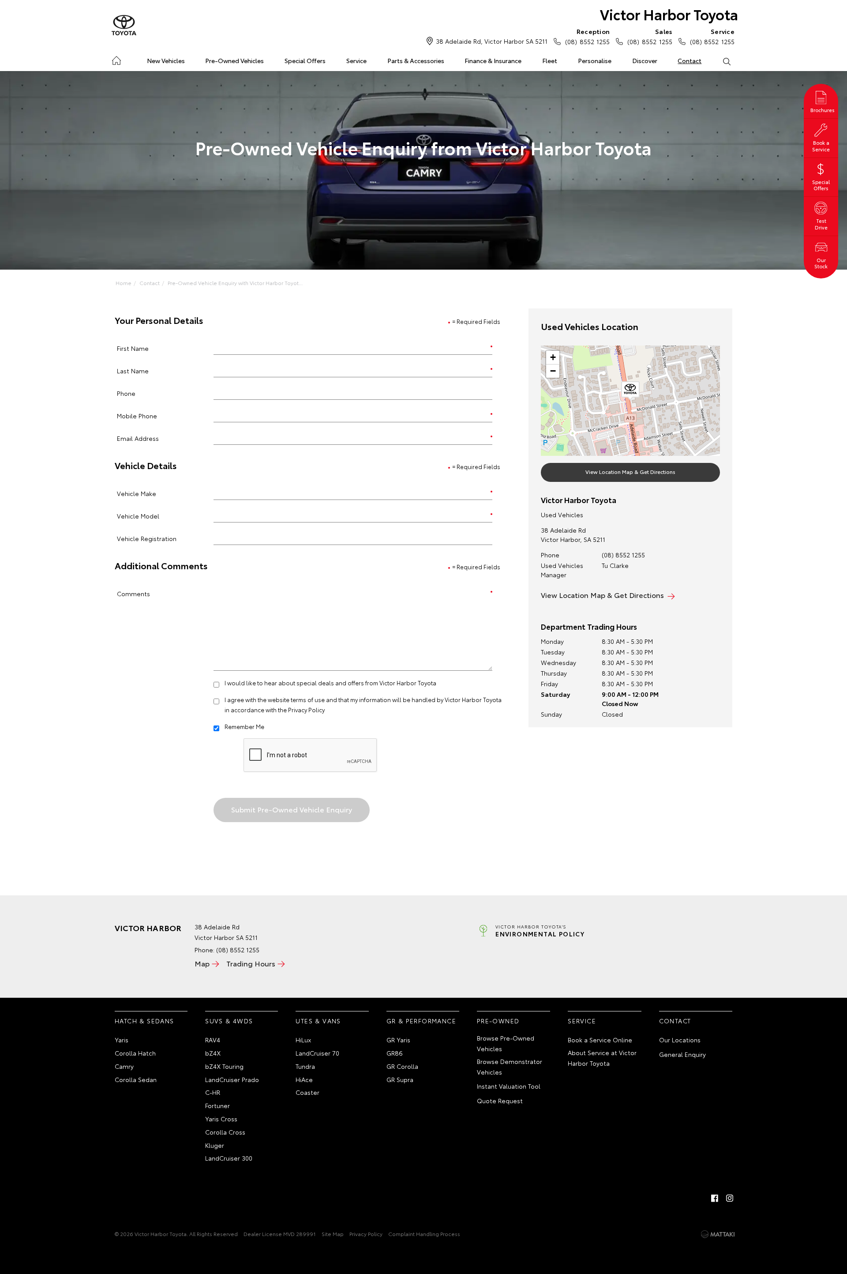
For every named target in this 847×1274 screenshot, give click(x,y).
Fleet (549, 60)
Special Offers (305, 60)
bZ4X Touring (224, 1066)
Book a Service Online (600, 1039)
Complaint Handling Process (424, 1233)
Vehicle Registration (146, 538)
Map (202, 963)
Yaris (121, 1039)
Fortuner (217, 1105)
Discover (644, 60)
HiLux (303, 1039)
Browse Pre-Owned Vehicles (505, 1043)
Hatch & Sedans (144, 1020)
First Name (133, 348)
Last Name (133, 370)
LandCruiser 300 (228, 1158)
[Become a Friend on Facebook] (715, 1198)
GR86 (394, 1053)
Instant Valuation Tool (508, 1086)
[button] (630, 391)
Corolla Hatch (135, 1053)
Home (116, 59)
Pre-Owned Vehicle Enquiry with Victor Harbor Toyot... (235, 282)
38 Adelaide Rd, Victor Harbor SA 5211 (491, 41)
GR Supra (399, 1079)
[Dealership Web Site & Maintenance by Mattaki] (718, 1234)
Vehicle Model (138, 515)
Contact (689, 60)
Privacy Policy (306, 710)
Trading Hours (250, 963)
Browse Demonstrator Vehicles (509, 1066)
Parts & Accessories (415, 60)
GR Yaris (398, 1039)
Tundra (305, 1066)
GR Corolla (402, 1066)
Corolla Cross (225, 1131)
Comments (133, 593)
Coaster (307, 1092)
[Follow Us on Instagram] (730, 1198)
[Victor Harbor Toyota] (124, 25)
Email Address (138, 438)
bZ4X (213, 1053)
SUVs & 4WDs (229, 1020)
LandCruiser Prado (232, 1079)
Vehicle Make (136, 493)
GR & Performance (421, 1020)
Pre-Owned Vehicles (234, 60)
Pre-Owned (498, 1020)
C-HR (212, 1092)
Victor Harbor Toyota (669, 14)
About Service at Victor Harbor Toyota (602, 1057)
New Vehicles (166, 60)
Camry (124, 1066)
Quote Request (500, 1100)
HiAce (304, 1079)
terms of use (308, 699)
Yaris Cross (221, 1118)
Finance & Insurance (493, 60)
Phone (126, 393)
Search (726, 61)
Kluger (214, 1145)
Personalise (594, 60)
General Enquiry (682, 1054)
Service (356, 60)
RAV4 (212, 1039)
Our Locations (680, 1039)
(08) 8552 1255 (587, 36)
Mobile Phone (137, 415)
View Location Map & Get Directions (630, 471)
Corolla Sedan (136, 1079)
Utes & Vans (318, 1020)
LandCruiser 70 (317, 1053)
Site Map (333, 1233)
